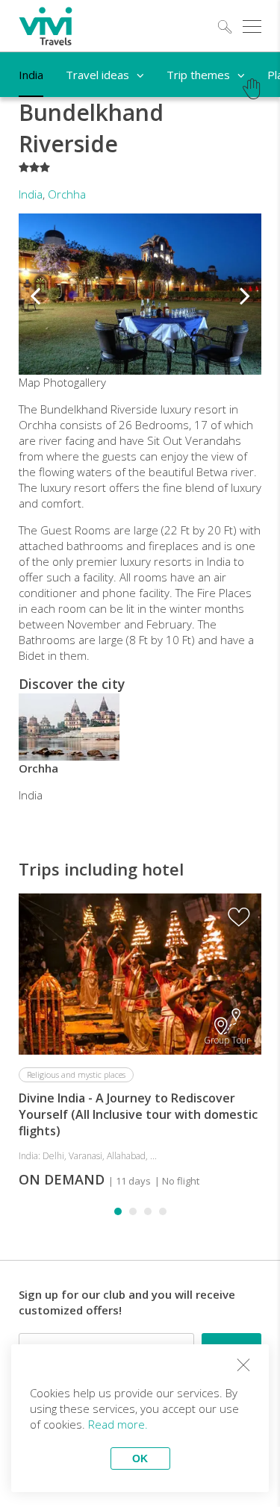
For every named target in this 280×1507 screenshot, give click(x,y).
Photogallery (74, 382)
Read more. (118, 1424)
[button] (35, 294)
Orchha (67, 194)
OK (140, 1458)
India (31, 194)
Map (29, 382)
